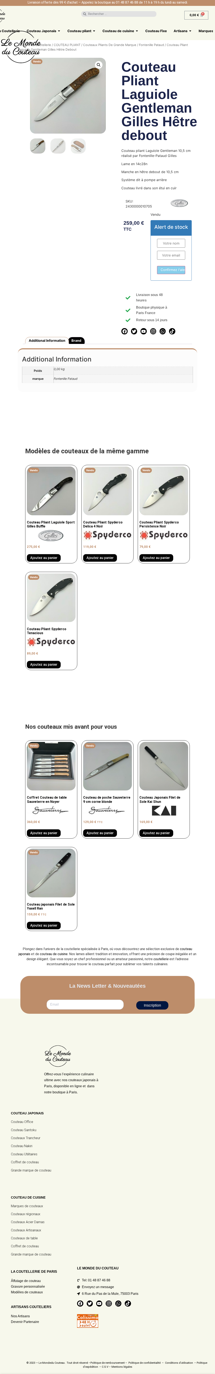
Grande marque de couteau (31, 1170)
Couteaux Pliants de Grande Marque (109, 45)
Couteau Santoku (23, 1130)
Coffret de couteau (25, 1162)
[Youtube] (143, 331)
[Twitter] (134, 331)
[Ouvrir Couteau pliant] (94, 30)
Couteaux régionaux (25, 1214)
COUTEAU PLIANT (67, 45)
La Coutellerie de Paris (34, 1271)
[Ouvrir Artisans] (190, 30)
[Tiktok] (172, 331)
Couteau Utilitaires (24, 1154)
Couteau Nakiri (21, 1146)
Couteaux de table (24, 1238)
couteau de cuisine (54, 954)
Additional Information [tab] (47, 340)
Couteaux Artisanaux (26, 1230)
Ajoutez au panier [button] (156, 833)
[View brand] (179, 206)
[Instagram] (153, 331)
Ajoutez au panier (43, 558)
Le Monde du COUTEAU (98, 1268)
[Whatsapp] (163, 331)
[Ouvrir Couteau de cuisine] (137, 30)
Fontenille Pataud (151, 45)
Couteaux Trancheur (25, 1138)
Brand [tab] (76, 340)
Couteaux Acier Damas (28, 1222)
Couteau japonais (27, 1113)
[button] (98, 65)
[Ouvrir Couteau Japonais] (59, 30)
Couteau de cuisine (28, 1197)
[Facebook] (124, 331)
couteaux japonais (82, 1080)
